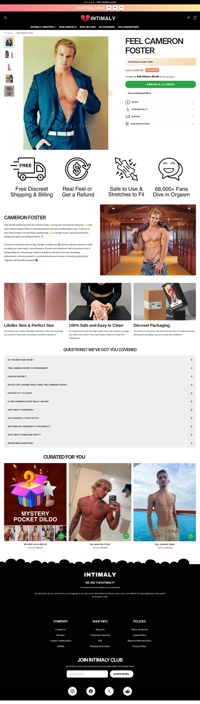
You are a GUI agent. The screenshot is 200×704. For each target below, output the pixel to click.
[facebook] (90, 691)
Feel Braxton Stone (100, 544)
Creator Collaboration (60, 640)
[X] (109, 691)
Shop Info (100, 621)
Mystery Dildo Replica (35, 544)
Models (155, 27)
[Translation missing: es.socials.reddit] (127, 691)
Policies (139, 621)
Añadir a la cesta (161, 84)
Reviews (60, 635)
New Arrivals (67, 27)
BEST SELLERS (145, 27)
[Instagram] (72, 691)
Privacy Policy (139, 646)
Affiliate (60, 646)
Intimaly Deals (145, 25)
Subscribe (121, 674)
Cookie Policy (139, 635)
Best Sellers (88, 27)
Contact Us (164, 25)
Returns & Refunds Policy (139, 640)
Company (60, 621)
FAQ (100, 640)
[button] (110, 93)
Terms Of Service (139, 629)
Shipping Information (100, 646)
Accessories (107, 27)
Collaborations (128, 27)
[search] (5, 18)
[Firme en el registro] (188, 18)
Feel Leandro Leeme (164, 544)
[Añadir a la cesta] (61, 536)
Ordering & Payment (100, 635)
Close (61, 628)
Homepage (8, 33)
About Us (155, 25)
